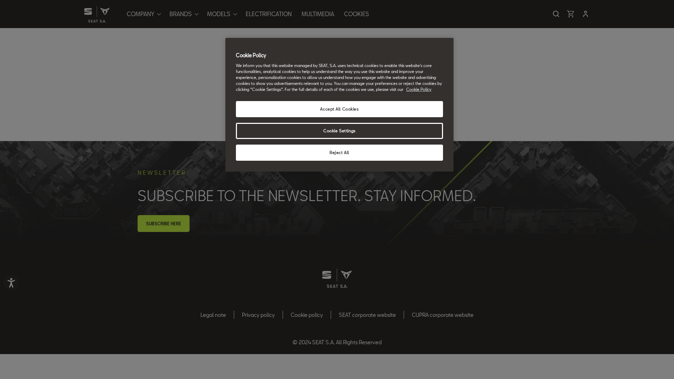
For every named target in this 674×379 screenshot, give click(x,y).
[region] (339, 105)
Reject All (339, 152)
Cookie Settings (339, 130)
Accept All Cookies (339, 109)
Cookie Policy (418, 89)
